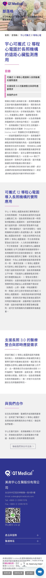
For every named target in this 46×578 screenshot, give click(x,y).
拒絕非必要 (18, 573)
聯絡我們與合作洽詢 (22, 446)
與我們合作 (12, 94)
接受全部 (7, 573)
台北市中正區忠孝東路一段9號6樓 (20, 492)
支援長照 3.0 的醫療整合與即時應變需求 (22, 88)
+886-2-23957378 (18, 500)
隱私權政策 (9, 563)
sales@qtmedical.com (22, 496)
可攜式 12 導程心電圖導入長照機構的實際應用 (23, 79)
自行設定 (29, 573)
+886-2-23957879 (18, 504)
